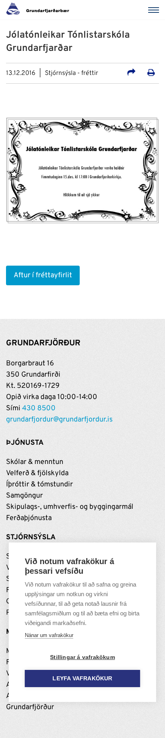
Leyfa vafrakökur (82, 678)
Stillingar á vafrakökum (82, 657)
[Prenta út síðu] (151, 73)
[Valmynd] (155, 10)
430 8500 (39, 408)
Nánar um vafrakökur (49, 635)
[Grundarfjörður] (40, 10)
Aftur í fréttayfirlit (43, 275)
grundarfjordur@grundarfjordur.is (59, 419)
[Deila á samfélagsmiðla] (131, 73)
